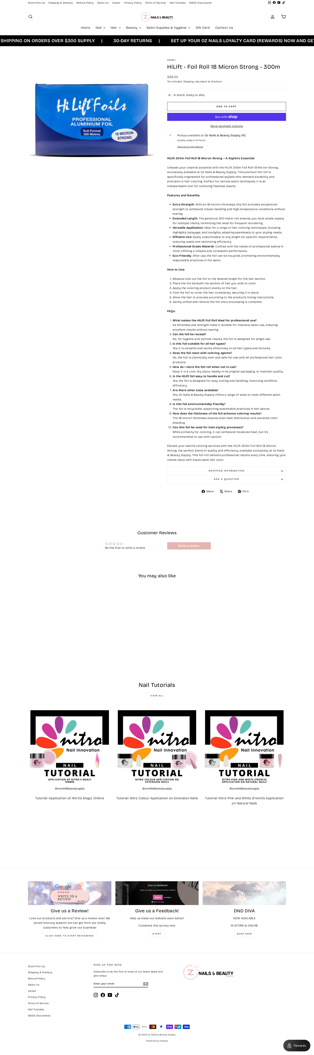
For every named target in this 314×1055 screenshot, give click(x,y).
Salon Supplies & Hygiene (167, 28)
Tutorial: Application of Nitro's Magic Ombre (69, 798)
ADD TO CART (58, 645)
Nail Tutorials (178, 2)
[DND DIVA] (244, 893)
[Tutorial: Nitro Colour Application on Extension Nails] (157, 749)
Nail (99, 28)
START (156, 933)
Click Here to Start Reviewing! (69, 935)
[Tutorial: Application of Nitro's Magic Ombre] (69, 749)
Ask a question (226, 479)
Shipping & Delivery (61, 2)
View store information (190, 146)
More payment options (226, 126)
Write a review (189, 545)
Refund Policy (85, 2)
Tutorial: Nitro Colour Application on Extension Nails (157, 798)
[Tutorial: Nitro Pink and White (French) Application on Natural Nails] (244, 749)
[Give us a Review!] (69, 893)
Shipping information (227, 470)
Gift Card (203, 28)
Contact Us (224, 28)
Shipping (188, 81)
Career (116, 2)
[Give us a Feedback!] (157, 893)
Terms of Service (155, 2)
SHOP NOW (244, 933)
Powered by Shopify (157, 1041)
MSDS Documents (200, 2)
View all (156, 695)
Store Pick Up (36, 2)
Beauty (132, 28)
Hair (114, 28)
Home (85, 28)
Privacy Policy (133, 2)
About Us (102, 2)
